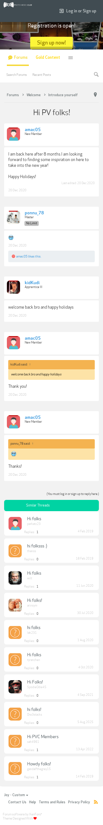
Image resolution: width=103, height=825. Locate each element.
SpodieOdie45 (36, 687)
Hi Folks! (35, 682)
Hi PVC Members (43, 737)
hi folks (33, 627)
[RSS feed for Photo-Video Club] (95, 802)
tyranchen (33, 660)
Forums (20, 57)
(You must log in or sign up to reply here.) (73, 494)
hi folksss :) (37, 546)
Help (32, 802)
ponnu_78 (34, 213)
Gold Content (48, 57)
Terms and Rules (52, 802)
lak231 (32, 633)
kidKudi (32, 283)
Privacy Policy (79, 802)
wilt (29, 578)
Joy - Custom (14, 795)
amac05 (33, 130)
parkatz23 (34, 524)
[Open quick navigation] (95, 95)
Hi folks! (34, 600)
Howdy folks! (39, 764)
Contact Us (17, 802)
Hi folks (34, 519)
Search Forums (16, 75)
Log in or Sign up (81, 11)
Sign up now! (51, 43)
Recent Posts (41, 75)
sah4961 (33, 742)
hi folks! (34, 709)
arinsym (32, 605)
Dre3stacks (34, 714)
